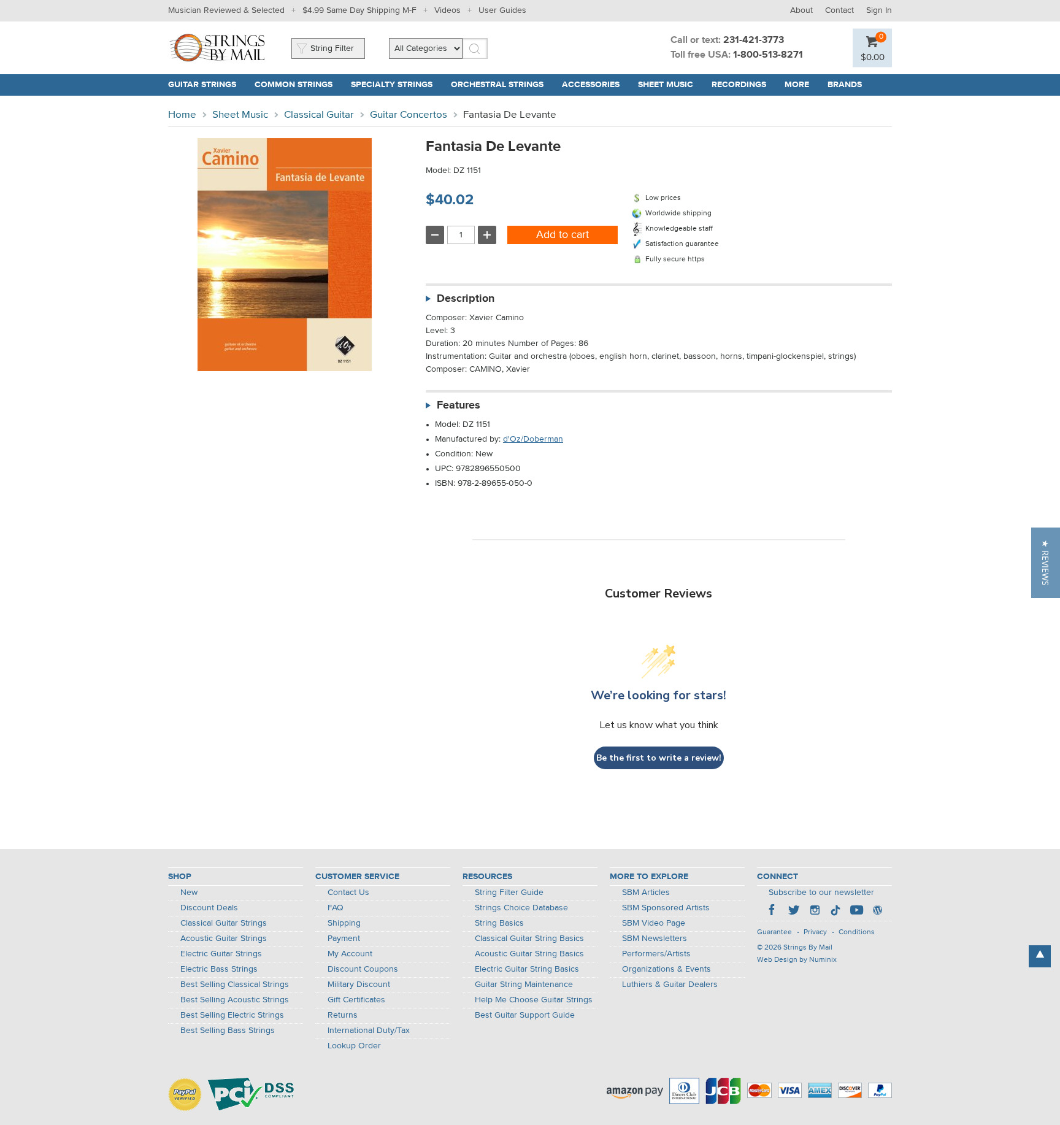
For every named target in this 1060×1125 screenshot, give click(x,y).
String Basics (499, 923)
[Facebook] (773, 911)
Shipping (344, 923)
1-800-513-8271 (768, 55)
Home (182, 115)
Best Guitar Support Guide (525, 1015)
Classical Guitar (319, 115)
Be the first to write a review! (658, 758)
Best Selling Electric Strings (232, 1015)
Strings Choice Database (521, 908)
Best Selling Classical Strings (234, 984)
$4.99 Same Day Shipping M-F (359, 10)
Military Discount (359, 984)
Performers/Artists (656, 954)
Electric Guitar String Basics (527, 969)
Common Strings (293, 84)
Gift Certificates (356, 1000)
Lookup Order (354, 1046)
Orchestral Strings (497, 84)
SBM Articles (646, 892)
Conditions (857, 932)
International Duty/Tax (369, 1030)
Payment (344, 938)
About (801, 10)
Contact (839, 10)
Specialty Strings (391, 84)
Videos (447, 10)
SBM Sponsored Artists (666, 908)
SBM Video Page (653, 923)
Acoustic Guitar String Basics (529, 954)
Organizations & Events (666, 969)
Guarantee (774, 932)
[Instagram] (814, 911)
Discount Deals (209, 908)
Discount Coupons (363, 969)
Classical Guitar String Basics (529, 938)
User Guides (502, 10)
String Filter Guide (509, 892)
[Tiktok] (835, 911)
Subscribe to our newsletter (821, 892)
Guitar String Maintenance (524, 984)
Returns (343, 1015)
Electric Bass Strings (219, 969)
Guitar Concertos (408, 115)
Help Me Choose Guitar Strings (534, 1000)
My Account (350, 954)
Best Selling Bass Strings (227, 1030)
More (797, 84)
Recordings (739, 84)
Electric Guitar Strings (221, 954)
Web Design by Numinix (797, 960)
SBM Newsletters (654, 938)
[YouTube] (856, 911)
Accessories (591, 84)
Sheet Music (665, 84)
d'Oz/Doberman (533, 439)
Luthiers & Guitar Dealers (670, 984)
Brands (845, 84)
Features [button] (458, 405)
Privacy (815, 932)
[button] (1045, 563)
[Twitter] (794, 911)
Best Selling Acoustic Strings (234, 1000)
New (189, 892)
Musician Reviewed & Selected (226, 10)
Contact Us (348, 892)
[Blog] (877, 911)
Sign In (879, 10)
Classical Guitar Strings (223, 923)
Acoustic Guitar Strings (223, 938)
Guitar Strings (202, 84)
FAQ (336, 908)
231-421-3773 (753, 40)
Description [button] (465, 298)
